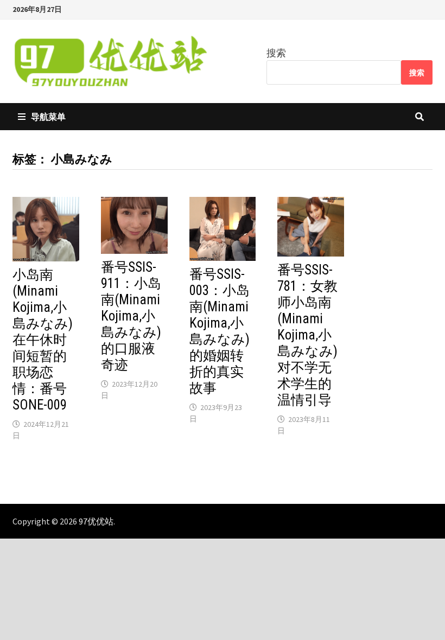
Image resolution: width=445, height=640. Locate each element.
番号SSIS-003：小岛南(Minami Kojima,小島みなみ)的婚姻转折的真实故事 (219, 331)
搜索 (276, 53)
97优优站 (96, 521)
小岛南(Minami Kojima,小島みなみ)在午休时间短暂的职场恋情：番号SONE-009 (42, 340)
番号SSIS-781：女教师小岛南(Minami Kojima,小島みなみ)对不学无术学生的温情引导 (307, 335)
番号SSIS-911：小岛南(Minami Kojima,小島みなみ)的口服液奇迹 (131, 316)
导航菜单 (48, 116)
